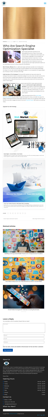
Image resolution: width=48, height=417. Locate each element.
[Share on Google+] (13, 213)
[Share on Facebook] (8, 213)
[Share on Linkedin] (15, 213)
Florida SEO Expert (29, 100)
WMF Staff (16, 41)
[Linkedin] (42, 415)
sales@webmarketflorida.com (11, 404)
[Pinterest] (44, 415)
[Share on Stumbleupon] (20, 213)
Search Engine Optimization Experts (11, 218)
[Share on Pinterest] (18, 213)
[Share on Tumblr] (23, 213)
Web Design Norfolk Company (38, 218)
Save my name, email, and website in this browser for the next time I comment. (23, 346)
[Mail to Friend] (25, 213)
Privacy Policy (5, 376)
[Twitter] (38, 415)
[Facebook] (40, 415)
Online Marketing (23, 41)
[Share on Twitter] (10, 213)
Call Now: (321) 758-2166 (9, 402)
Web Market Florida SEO (13, 413)
